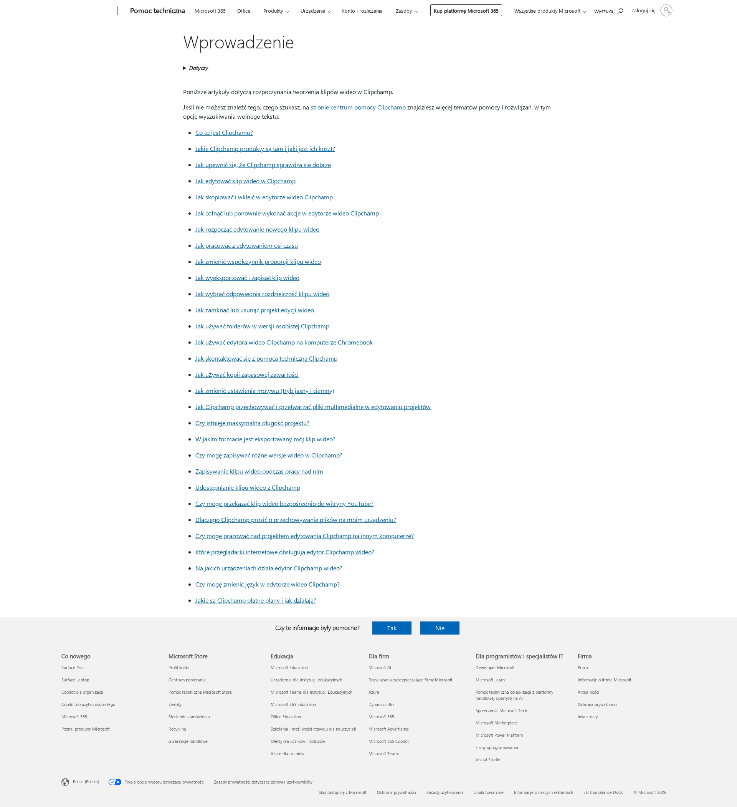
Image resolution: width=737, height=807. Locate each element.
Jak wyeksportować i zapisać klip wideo (247, 277)
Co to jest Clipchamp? (224, 132)
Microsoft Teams (384, 753)
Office (243, 10)
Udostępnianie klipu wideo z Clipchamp (247, 487)
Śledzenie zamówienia (189, 716)
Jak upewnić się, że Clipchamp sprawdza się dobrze (263, 165)
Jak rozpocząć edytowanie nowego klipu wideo (257, 229)
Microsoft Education (289, 667)
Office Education (286, 716)
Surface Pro (72, 667)
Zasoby (404, 10)
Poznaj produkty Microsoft (85, 729)
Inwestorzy (588, 716)
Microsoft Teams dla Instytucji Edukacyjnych (311, 692)
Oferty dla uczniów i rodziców (298, 741)
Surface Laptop (75, 680)
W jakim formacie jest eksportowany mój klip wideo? (265, 439)
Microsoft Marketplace (497, 723)
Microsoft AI (379, 667)
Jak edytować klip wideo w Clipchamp (245, 181)
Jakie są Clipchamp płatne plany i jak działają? (255, 600)
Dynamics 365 (381, 704)
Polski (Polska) (86, 781)
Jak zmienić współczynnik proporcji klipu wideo (258, 261)
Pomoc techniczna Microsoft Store (200, 692)
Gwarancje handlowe (188, 741)
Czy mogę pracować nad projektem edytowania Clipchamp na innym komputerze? (304, 536)
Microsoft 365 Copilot (388, 741)
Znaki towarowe (489, 792)
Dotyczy (198, 67)
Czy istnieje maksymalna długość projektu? (252, 423)
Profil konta (179, 667)
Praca (583, 667)
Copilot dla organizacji (82, 692)
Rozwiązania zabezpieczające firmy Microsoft (410, 680)
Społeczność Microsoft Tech (501, 710)
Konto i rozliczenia (362, 10)
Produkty (273, 10)
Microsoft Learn (490, 680)
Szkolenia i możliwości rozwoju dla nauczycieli (313, 729)
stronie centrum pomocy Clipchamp (358, 107)
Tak (392, 628)
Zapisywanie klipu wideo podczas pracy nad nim (259, 471)
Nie (440, 628)
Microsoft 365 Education (293, 704)
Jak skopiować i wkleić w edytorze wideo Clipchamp (264, 197)
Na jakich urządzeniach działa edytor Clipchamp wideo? (268, 568)
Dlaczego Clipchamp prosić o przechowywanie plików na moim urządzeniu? (295, 519)
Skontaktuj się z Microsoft (343, 792)
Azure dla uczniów (287, 753)
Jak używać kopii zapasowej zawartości (247, 374)
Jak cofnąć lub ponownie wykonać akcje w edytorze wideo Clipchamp (287, 213)
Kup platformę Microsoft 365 (466, 10)
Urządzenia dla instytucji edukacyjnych (306, 680)
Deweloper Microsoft (495, 667)
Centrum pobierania (187, 680)
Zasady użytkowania (445, 792)
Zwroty (175, 704)
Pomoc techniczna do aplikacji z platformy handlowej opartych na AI (514, 695)
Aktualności (588, 692)
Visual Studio (488, 759)
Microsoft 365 (210, 10)
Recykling (177, 729)
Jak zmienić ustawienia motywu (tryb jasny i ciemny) (264, 390)
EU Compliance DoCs (603, 792)
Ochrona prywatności (597, 704)
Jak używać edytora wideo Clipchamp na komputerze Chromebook (284, 342)
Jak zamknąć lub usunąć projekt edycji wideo (254, 310)
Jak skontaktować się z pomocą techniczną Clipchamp (266, 358)
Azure (373, 692)
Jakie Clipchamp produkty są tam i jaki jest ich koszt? (265, 148)
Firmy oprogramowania (497, 747)
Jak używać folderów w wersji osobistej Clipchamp (262, 326)
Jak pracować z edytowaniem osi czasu (246, 245)
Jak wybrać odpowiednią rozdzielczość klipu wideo (262, 294)
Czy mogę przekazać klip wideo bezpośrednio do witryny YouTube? (284, 503)
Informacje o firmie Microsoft (604, 680)
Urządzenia (313, 10)
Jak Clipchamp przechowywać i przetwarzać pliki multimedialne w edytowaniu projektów (313, 407)
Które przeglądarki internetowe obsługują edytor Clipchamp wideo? (284, 552)
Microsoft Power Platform (499, 735)
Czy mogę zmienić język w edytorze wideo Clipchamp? (267, 584)
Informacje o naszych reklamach (543, 792)
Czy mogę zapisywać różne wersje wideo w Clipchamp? (268, 455)
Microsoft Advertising (388, 729)
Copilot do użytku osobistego (88, 704)
